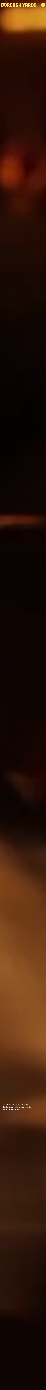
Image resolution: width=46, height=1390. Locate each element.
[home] (19, 6)
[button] (43, 5)
